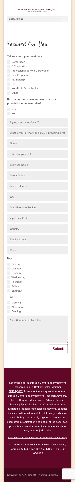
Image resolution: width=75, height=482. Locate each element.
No (13, 113)
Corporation (18, 61)
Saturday (16, 290)
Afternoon (17, 306)
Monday (16, 268)
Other (14, 92)
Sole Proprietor (20, 75)
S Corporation (19, 66)
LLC (13, 83)
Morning (16, 302)
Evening (16, 311)
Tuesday (16, 272)
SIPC (20, 391)
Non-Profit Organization (25, 88)
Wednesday (18, 277)
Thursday (16, 281)
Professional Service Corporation (30, 70)
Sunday (15, 264)
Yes (13, 109)
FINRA (12, 391)
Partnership (18, 79)
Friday (15, 286)
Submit (58, 349)
